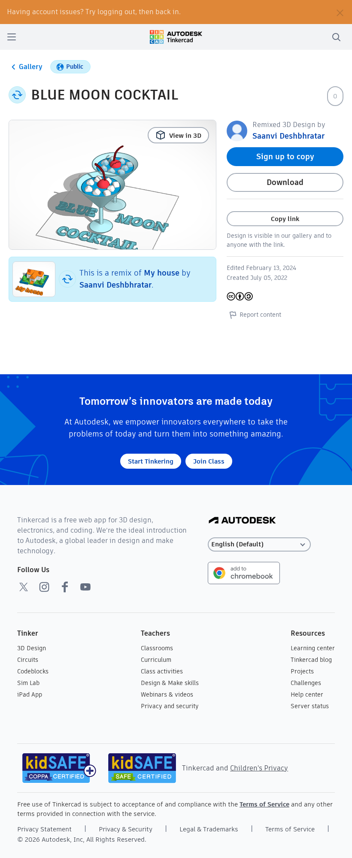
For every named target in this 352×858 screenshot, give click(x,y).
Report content (260, 314)
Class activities (162, 671)
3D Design (31, 648)
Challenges (306, 683)
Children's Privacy (259, 768)
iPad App (29, 694)
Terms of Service (264, 804)
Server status (310, 706)
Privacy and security (170, 706)
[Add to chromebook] (244, 572)
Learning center (313, 648)
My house (161, 272)
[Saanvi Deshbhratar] (237, 130)
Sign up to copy (285, 156)
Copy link (285, 218)
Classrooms (157, 648)
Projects (302, 671)
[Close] (340, 12)
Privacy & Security (125, 829)
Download (285, 182)
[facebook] (64, 586)
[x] (23, 586)
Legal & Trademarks (208, 829)
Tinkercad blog (311, 659)
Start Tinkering (150, 461)
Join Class (209, 461)
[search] (336, 36)
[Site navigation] (11, 36)
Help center (307, 694)
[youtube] (85, 586)
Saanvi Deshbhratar (115, 284)
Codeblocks (33, 671)
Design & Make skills (170, 683)
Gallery (30, 67)
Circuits (27, 659)
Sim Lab (28, 683)
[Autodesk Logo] (242, 520)
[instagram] (44, 586)
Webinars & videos (167, 694)
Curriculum (156, 659)
